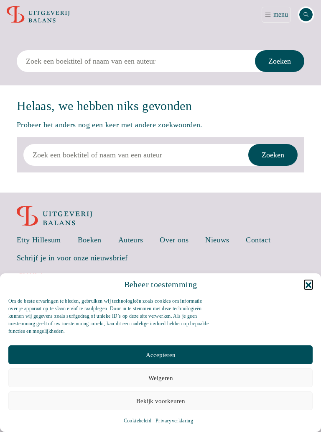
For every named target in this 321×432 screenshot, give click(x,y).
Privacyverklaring (174, 421)
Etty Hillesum (39, 240)
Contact (258, 240)
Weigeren (160, 378)
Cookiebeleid (137, 421)
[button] (308, 284)
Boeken (90, 240)
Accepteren (161, 355)
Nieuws (217, 240)
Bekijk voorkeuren (160, 401)
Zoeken (279, 61)
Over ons (174, 240)
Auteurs (130, 240)
